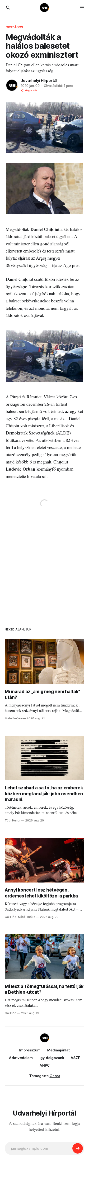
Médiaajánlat (58, 1050)
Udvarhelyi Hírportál (38, 80)
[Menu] (82, 7)
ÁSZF (75, 1057)
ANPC (45, 1065)
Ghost (55, 1076)
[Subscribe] (77, 1148)
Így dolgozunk (51, 1057)
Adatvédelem (21, 1057)
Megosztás (31, 90)
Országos (14, 27)
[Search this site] (8, 7)
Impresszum (30, 1050)
